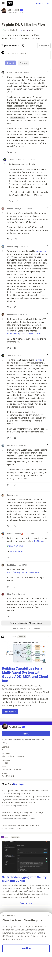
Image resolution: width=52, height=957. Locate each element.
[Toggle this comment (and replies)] (3, 77)
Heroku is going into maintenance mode (20, 827)
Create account (42, 3)
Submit (10, 63)
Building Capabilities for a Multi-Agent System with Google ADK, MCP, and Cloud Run (25, 674)
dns (23, 30)
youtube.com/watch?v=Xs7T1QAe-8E (24, 333)
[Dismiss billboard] (48, 915)
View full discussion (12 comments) (26, 623)
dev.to (39, 360)
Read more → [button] (10, 712)
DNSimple (38, 541)
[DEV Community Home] (10, 3)
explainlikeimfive (10, 30)
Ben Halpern (13, 10)
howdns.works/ (17, 551)
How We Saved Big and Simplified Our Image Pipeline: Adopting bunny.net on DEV (22, 815)
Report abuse (34, 629)
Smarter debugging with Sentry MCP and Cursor (24, 879)
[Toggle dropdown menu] (48, 72)
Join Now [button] (26, 948)
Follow (26, 734)
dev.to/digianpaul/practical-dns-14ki (23, 572)
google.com (41, 251)
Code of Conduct (19, 629)
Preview (23, 63)
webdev (31, 30)
